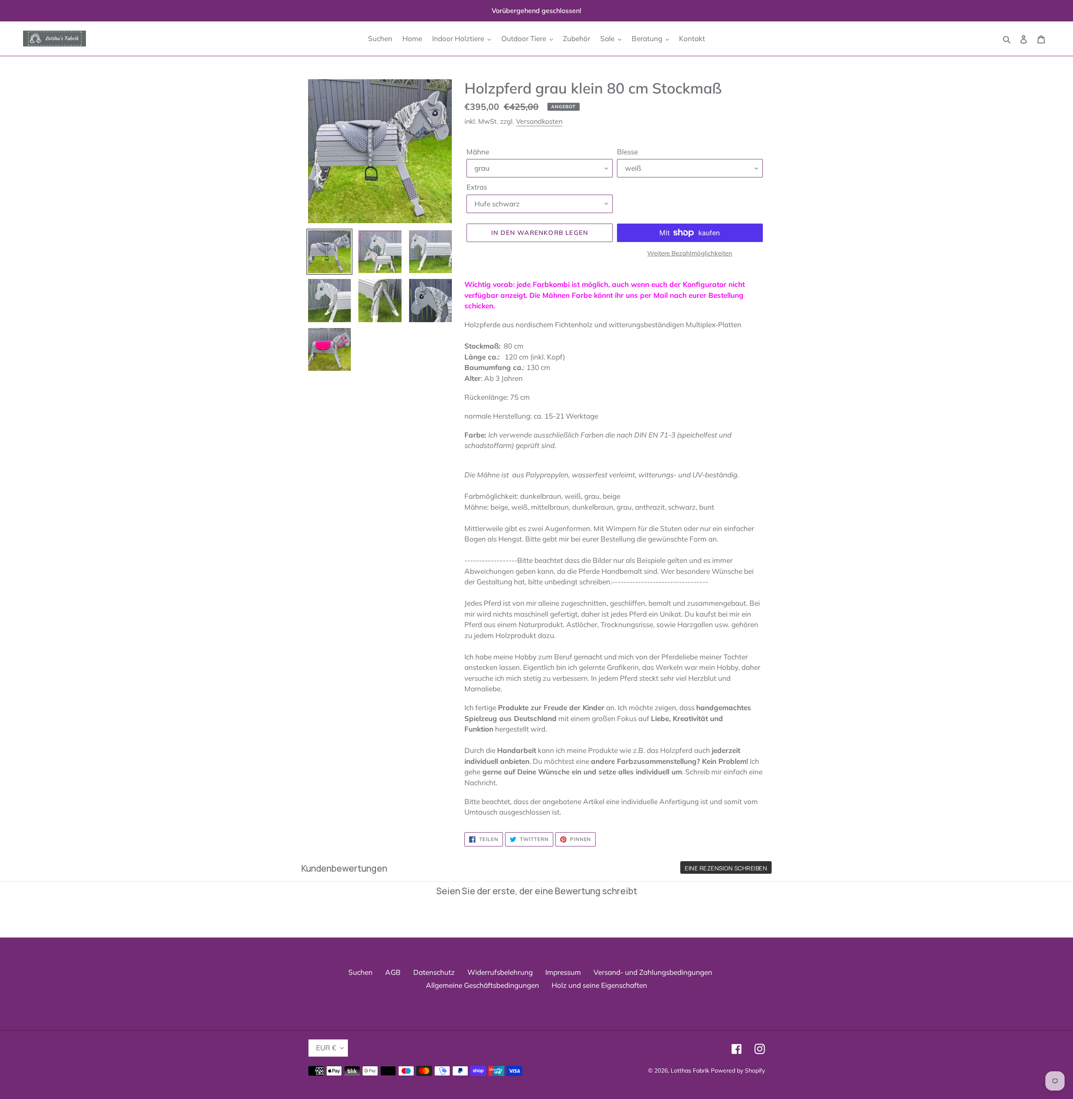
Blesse (627, 151)
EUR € (326, 1047)
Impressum (563, 972)
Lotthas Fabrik (690, 1070)
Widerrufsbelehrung (500, 972)
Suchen (360, 972)
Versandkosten (539, 121)
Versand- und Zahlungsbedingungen (653, 972)
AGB (393, 972)
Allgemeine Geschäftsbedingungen (482, 985)
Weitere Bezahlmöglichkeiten (689, 253)
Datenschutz (434, 972)
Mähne (478, 151)
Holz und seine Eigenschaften (599, 985)
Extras (477, 186)
